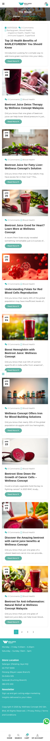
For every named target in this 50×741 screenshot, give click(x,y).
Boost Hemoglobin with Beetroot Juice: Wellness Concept (21, 353)
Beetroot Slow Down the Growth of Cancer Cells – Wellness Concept (21, 477)
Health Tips (30, 33)
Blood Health (25, 30)
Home (16, 16)
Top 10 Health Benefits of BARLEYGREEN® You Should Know (23, 44)
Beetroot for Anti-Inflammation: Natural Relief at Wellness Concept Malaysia (25, 605)
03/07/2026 (12, 27)
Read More (12, 61)
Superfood (30, 35)
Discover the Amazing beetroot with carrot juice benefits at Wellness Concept (24, 541)
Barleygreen (12, 30)
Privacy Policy (34, 711)
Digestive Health (15, 33)
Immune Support (16, 35)
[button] (46, 3)
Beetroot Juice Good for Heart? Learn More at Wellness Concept (25, 229)
